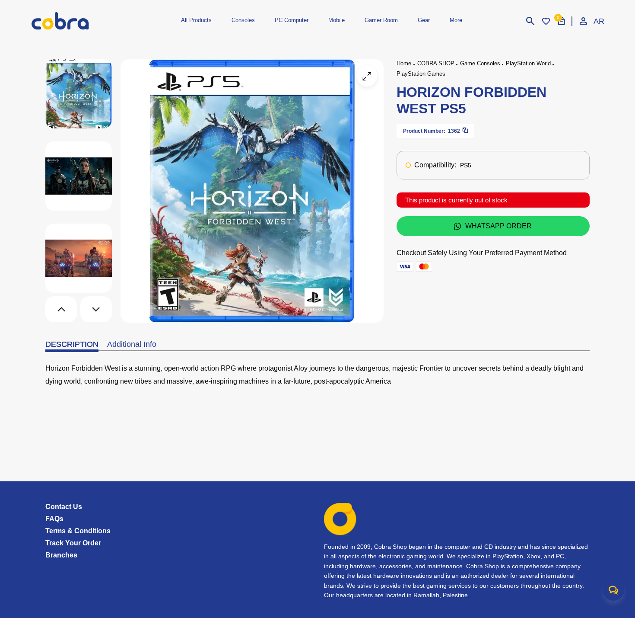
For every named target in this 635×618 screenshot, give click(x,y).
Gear (424, 20)
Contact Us (63, 506)
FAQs (54, 518)
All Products (196, 20)
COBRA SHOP (435, 63)
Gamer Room (381, 20)
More (456, 20)
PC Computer (291, 20)
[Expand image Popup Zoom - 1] (366, 76)
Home (404, 63)
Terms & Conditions (78, 531)
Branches (61, 555)
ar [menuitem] (598, 21)
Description (71, 344)
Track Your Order (73, 543)
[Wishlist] (546, 21)
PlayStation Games (421, 73)
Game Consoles (480, 63)
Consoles (243, 20)
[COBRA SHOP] (74, 21)
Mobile (336, 20)
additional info (131, 344)
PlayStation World (528, 63)
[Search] (530, 21)
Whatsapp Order (498, 226)
